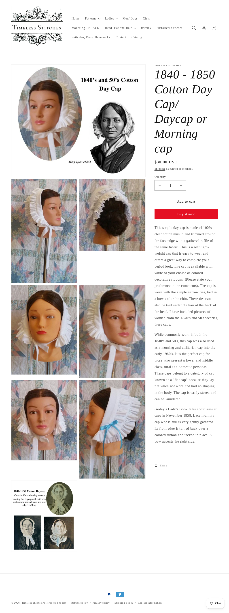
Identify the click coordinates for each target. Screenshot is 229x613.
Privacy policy (101, 602)
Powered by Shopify (54, 602)
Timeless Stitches (32, 602)
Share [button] (164, 465)
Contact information (150, 602)
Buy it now (186, 214)
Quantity (160, 176)
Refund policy (79, 602)
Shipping (160, 168)
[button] (92, 18)
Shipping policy (124, 602)
